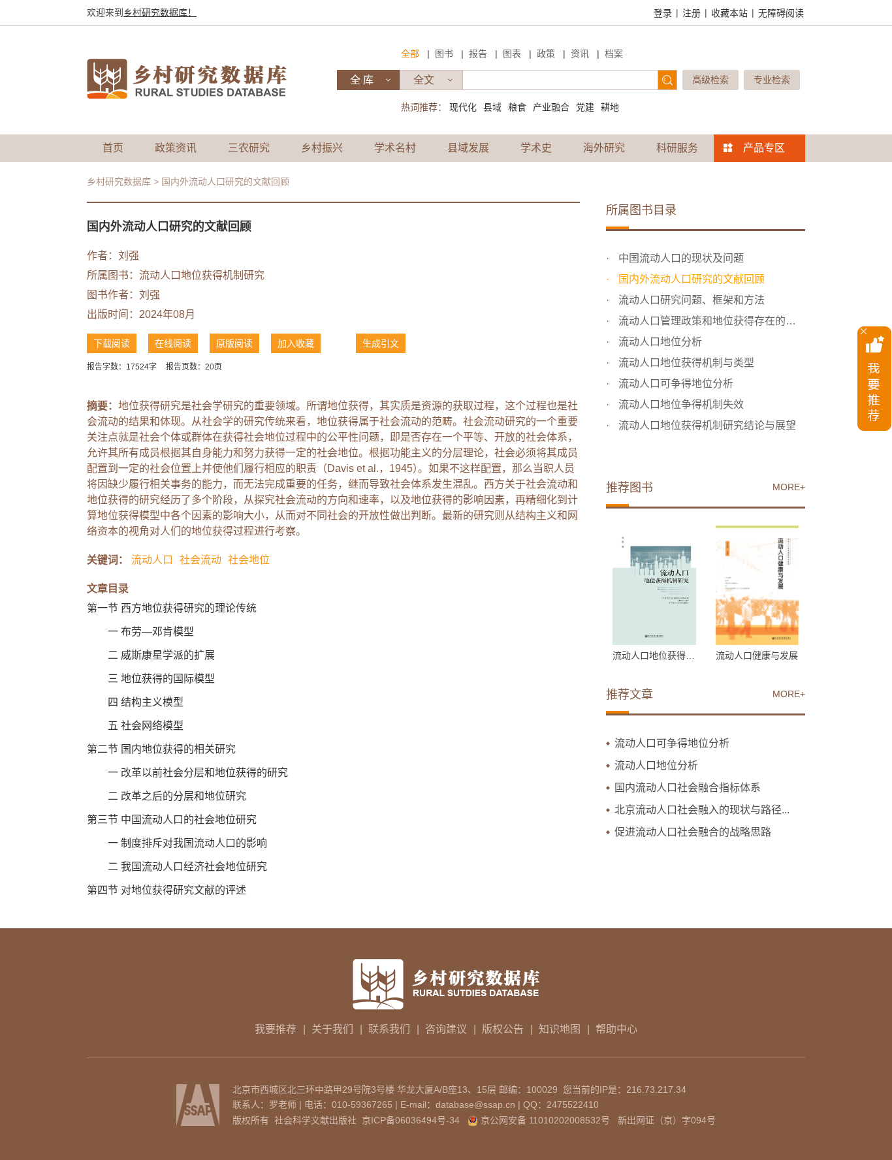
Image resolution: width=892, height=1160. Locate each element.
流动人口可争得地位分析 (674, 383)
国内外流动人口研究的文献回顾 (690, 279)
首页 (113, 147)
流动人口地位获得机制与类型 (685, 362)
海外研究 (604, 147)
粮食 (517, 107)
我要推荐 (275, 1029)
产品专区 (764, 147)
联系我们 (389, 1029)
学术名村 (395, 147)
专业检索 (772, 79)
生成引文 (380, 343)
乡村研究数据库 (119, 181)
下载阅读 (111, 343)
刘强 (128, 255)
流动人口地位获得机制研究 (201, 275)
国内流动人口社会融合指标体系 (687, 787)
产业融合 (551, 107)
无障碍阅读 (781, 13)
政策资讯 (176, 147)
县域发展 (468, 147)
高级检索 (710, 79)
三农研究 (249, 147)
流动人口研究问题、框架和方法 (690, 300)
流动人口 (152, 559)
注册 (691, 13)
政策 (546, 53)
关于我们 (332, 1029)
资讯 (580, 53)
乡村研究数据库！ (160, 12)
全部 (410, 53)
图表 (512, 53)
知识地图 (560, 1029)
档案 (614, 53)
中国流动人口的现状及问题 (680, 258)
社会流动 (200, 559)
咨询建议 (446, 1029)
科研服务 (677, 147)
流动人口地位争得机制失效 (680, 404)
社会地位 (249, 559)
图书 (444, 53)
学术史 (536, 147)
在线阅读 (173, 343)
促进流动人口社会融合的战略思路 (692, 832)
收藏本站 (729, 13)
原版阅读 (234, 343)
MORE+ (789, 487)
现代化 (463, 107)
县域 (492, 107)
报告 (478, 53)
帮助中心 (616, 1029)
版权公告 (503, 1029)
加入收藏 (296, 343)
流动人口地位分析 (659, 341)
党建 (585, 107)
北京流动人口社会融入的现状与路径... (701, 809)
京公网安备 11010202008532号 (545, 1120)
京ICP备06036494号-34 (411, 1120)
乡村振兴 (322, 147)
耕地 (610, 107)
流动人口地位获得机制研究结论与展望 (706, 425)
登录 (663, 13)
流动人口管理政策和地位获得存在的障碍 (710, 320)
